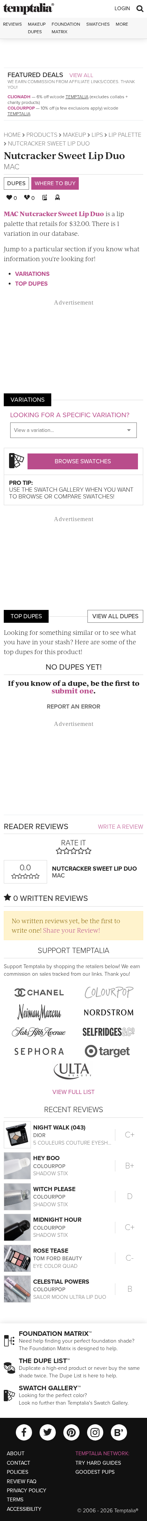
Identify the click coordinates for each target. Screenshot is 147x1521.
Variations (32, 274)
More (122, 24)
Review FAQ (22, 1481)
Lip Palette (125, 135)
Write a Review (120, 827)
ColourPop (21, 108)
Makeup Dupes (37, 28)
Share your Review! (71, 930)
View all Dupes (115, 616)
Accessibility (24, 1509)
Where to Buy (55, 183)
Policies (17, 1472)
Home (12, 135)
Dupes (16, 183)
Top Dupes (31, 284)
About (15, 1453)
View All (81, 75)
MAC (11, 167)
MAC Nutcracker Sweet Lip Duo (54, 213)
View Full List (73, 1092)
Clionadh (19, 96)
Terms (15, 1499)
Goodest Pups (95, 1472)
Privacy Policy (26, 1490)
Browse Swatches (83, 461)
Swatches (98, 24)
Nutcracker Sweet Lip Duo (64, 155)
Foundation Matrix (66, 28)
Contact (18, 1463)
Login (122, 8)
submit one (72, 690)
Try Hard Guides (98, 1463)
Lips (97, 135)
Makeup (74, 135)
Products (41, 135)
